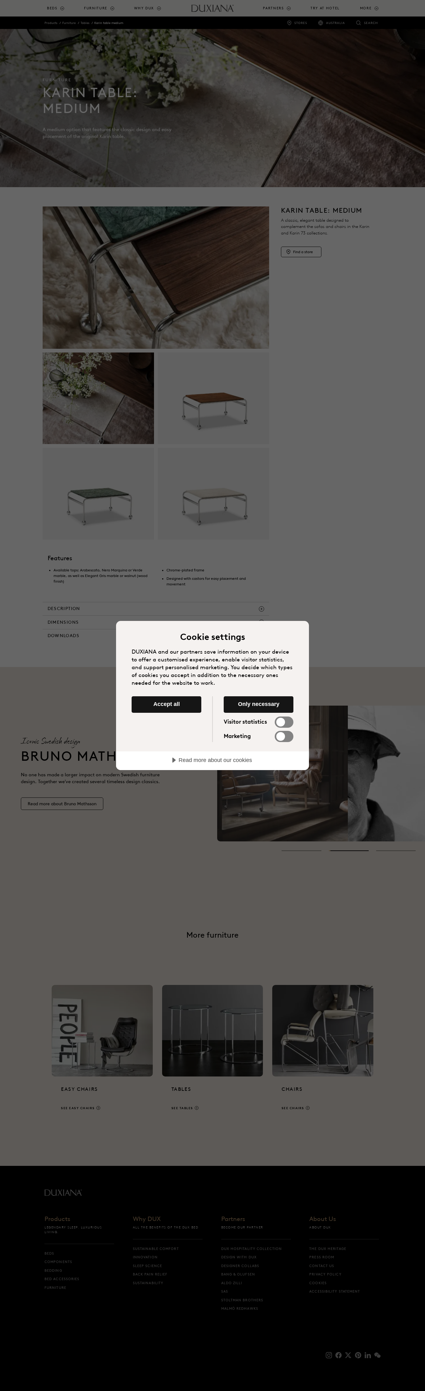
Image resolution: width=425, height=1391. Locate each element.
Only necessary (258, 704)
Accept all (166, 704)
